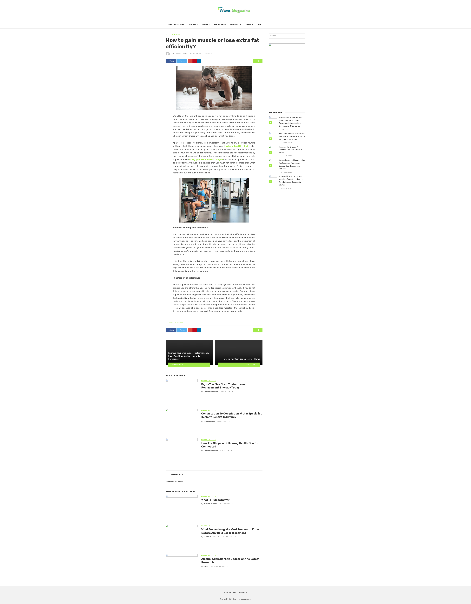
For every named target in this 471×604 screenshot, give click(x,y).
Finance (206, 25)
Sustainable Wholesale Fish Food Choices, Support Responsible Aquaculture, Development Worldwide (290, 121)
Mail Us (227, 593)
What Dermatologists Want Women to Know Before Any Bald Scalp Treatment (230, 531)
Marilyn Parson (180, 54)
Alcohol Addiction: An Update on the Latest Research (230, 560)
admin (206, 566)
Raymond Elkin (209, 537)
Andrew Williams (210, 391)
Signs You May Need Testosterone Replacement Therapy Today (223, 386)
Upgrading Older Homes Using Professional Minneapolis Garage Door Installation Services (292, 164)
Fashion (249, 25)
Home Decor (235, 25)
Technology (220, 25)
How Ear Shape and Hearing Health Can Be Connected (229, 445)
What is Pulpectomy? (215, 499)
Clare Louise (209, 421)
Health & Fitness (176, 25)
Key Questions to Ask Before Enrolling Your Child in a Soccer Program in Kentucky (292, 136)
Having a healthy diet (236, 146)
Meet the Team (240, 593)
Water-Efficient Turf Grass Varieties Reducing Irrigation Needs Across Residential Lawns (291, 180)
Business (193, 25)
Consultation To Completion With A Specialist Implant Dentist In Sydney (231, 415)
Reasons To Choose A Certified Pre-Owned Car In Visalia (290, 150)
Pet (259, 25)
